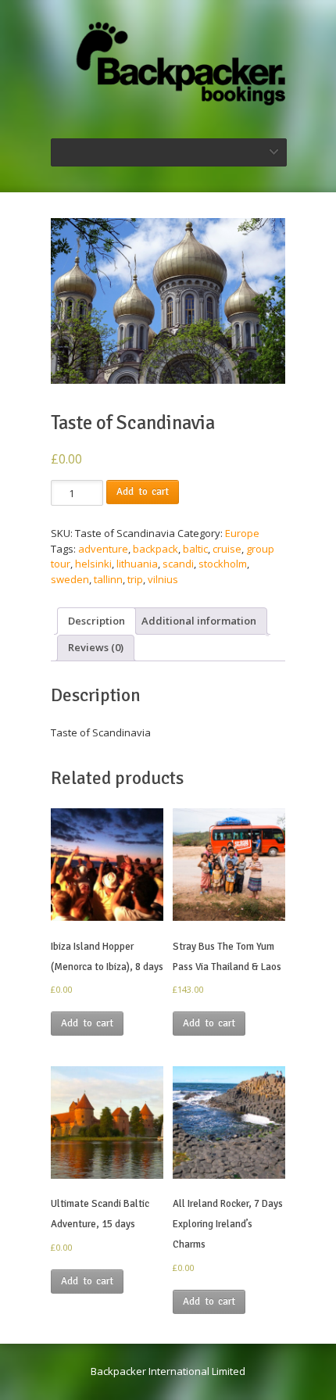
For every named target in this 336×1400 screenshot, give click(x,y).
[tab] (96, 621)
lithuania (137, 564)
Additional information (198, 621)
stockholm (222, 564)
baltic (195, 549)
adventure (103, 549)
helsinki (93, 564)
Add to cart (142, 491)
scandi (178, 564)
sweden (70, 579)
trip (135, 579)
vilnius (163, 579)
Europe (242, 533)
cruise (227, 549)
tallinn (108, 579)
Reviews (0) (95, 647)
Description (96, 621)
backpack (155, 549)
